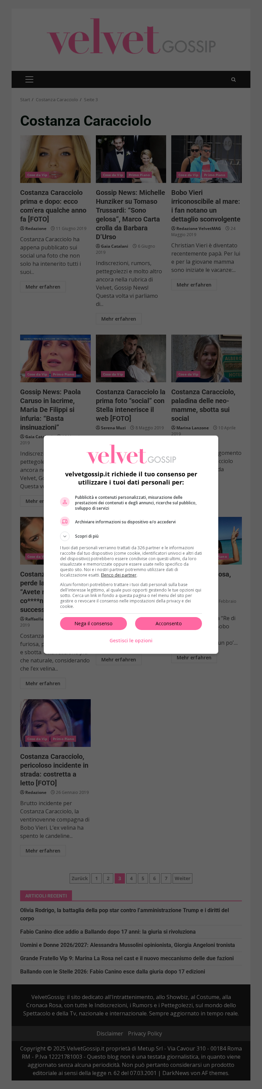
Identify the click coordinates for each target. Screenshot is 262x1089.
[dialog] (131, 544)
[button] (131, 536)
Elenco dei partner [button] (118, 575)
